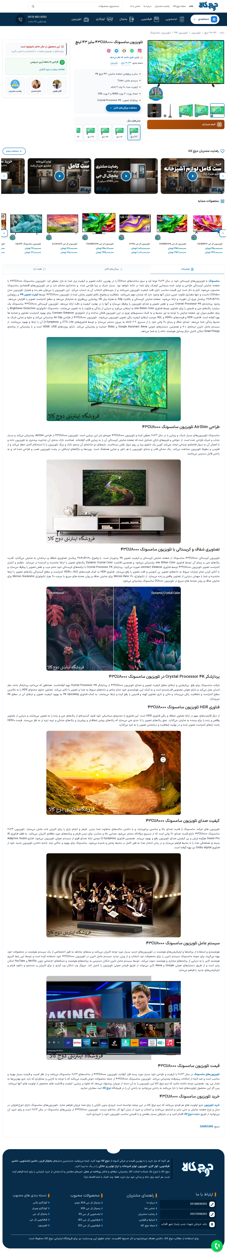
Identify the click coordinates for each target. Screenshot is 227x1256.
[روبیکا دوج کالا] (124, 51)
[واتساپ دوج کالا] (132, 51)
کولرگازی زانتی (40, 1203)
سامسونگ (214, 281)
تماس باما (149, 1208)
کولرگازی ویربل (39, 1208)
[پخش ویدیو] (193, 176)
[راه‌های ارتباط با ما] (217, 1246)
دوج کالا (106, 1088)
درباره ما (147, 6)
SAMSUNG (206, 1127)
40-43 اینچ (210, 33)
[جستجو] (33, 6)
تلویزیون (196, 33)
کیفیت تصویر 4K (29, 295)
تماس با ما (135, 6)
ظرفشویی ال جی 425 (89, 1220)
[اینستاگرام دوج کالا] (139, 51)
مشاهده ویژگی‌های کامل (125, 108)
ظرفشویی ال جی (38, 1220)
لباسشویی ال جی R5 (89, 1214)
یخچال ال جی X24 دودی (87, 1203)
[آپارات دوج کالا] (109, 51)
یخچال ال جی (40, 1214)
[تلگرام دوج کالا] (116, 51)
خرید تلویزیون (212, 1105)
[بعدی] (4, 176)
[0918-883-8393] (20, 19)
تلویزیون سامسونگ (160, 33)
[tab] (187, 269)
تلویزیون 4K (181, 33)
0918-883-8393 (37, 17)
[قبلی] (223, 176)
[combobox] (75, 6)
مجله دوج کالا (179, 6)
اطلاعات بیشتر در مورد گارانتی (52, 69)
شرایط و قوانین (147, 1220)
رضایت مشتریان (162, 6)
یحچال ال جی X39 (90, 1208)
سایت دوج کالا (192, 1114)
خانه (191, 6)
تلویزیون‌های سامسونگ (207, 1074)
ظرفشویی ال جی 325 (89, 1226)
